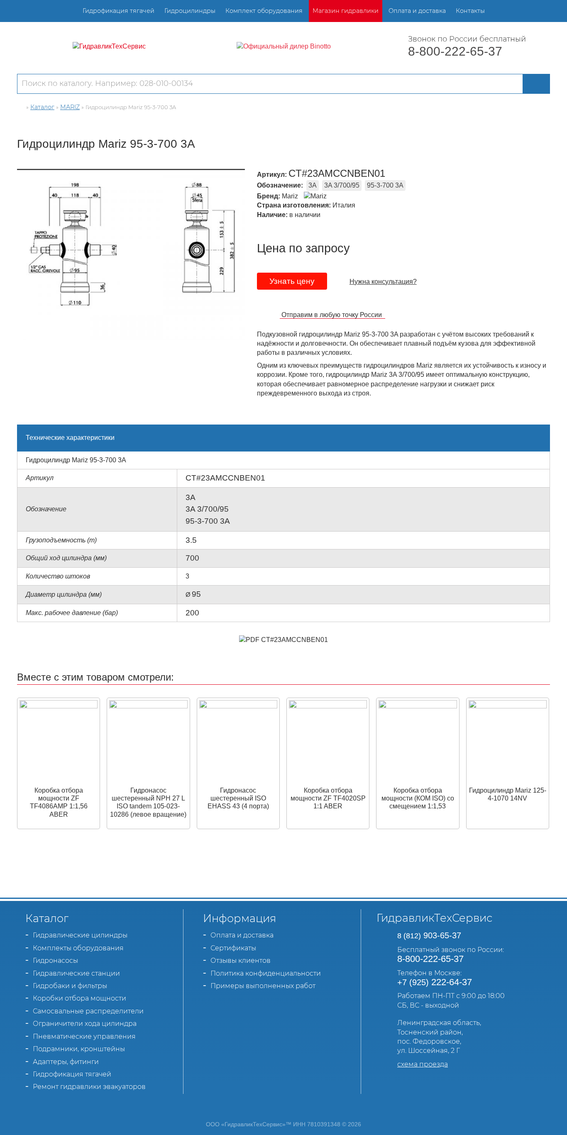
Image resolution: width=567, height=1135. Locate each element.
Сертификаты (233, 948)
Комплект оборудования (264, 11)
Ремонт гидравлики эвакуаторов (89, 1087)
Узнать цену (292, 281)
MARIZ (70, 107)
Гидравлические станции (76, 973)
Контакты (470, 11)
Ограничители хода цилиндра (85, 1024)
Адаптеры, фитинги (66, 1062)
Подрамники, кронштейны (79, 1049)
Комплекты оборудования (78, 948)
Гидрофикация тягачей (118, 11)
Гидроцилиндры (189, 11)
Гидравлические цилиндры (80, 935)
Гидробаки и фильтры (70, 986)
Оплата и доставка (417, 11)
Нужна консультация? (383, 281)
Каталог (42, 107)
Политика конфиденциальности (265, 973)
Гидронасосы (55, 960)
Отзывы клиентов (240, 960)
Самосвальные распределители (88, 1011)
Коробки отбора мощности (79, 998)
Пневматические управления (84, 1036)
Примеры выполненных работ (262, 986)
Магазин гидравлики (346, 11)
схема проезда (422, 1064)
